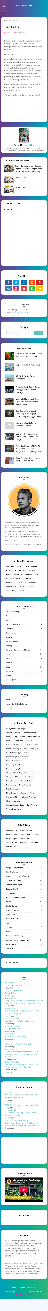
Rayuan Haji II (21, 177)
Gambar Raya (20, 570)
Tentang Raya (11, 591)
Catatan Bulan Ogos (24, 885)
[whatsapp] (32, 288)
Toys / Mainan (32, 805)
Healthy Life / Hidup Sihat (24, 897)
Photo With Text (26, 781)
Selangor (24, 675)
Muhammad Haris (13, 578)
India (24, 700)
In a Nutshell (10, 1034)
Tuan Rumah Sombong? (15, 1036)
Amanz (8, 1102)
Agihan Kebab (11, 993)
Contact (32, 1287)
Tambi (31, 587)
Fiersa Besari (25, 835)
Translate (24, 312)
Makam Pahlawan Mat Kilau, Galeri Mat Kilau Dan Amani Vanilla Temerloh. (27, 402)
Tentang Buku (11, 843)
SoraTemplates (22, 1292)
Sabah (24, 667)
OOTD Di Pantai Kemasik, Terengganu (26, 377)
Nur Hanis (9, 583)
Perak (24, 654)
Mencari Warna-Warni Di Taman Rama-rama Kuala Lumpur (29, 355)
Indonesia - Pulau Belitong (24, 704)
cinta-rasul (9, 983)
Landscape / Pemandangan (17, 757)
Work (22, 591)
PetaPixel (9, 1092)
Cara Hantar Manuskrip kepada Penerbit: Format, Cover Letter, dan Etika (22, 1065)
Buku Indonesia (26, 831)
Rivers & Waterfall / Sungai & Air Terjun (20, 793)
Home (6, 20)
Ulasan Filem (11, 847)
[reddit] (32, 282)
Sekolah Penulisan (12, 1062)
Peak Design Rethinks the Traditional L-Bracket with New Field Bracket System (21, 1124)
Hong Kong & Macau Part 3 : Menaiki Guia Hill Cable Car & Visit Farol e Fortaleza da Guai (24, 1001)
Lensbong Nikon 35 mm (15, 765)
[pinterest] (39, 282)
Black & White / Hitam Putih (30, 737)
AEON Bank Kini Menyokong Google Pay (21, 1105)
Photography (11, 785)
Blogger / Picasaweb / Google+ (24, 876)
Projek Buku (24, 839)
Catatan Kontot (24, 889)
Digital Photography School (16, 1120)
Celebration (24, 893)
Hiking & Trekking (24, 611)
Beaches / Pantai (29, 733)
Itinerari (24, 708)
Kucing (27, 753)
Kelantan (24, 629)
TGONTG (22, 587)
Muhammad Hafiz (32, 574)
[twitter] (16, 282)
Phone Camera (12, 781)
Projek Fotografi (25, 785)
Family (8, 570)
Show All (9, 1072)
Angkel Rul (9, 32)
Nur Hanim (27, 578)
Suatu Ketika (11, 587)
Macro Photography (13, 769)
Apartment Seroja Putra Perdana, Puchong (26, 424)
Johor (24, 616)
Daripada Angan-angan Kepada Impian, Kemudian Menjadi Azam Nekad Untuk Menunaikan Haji (28, 169)
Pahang (24, 646)
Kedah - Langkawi (24, 624)
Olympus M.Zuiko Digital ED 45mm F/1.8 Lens (22, 773)
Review (24, 931)
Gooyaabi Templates (24, 1294)
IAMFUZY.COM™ (11, 1049)
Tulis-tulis (24, 948)
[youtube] (24, 288)
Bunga (29, 741)
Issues (24, 902)
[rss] (39, 288)
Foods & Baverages (13, 749)
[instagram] (16, 288)
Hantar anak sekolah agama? (17, 985)
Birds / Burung (11, 737)
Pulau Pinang (24, 658)
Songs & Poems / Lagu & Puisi (24, 940)
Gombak (32, 570)
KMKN (8, 574)
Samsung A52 (11, 797)
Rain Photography (13, 789)
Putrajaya (24, 663)
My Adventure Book (13, 1018)
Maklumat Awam (24, 910)
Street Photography (13, 801)
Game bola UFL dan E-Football (18, 1044)
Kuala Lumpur (24, 633)
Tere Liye (23, 843)
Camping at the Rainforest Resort (19, 1021)
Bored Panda (10, 1110)
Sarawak (24, 671)
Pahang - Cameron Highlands (24, 650)
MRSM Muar (18, 574)
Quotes (24, 927)
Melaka (24, 637)
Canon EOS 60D (33, 745)
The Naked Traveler (13, 1026)
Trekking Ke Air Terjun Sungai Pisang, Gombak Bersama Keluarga (28, 390)
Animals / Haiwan (13, 733)
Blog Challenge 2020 (24, 872)
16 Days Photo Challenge (15, 729)
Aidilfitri (20, 566)
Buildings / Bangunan (14, 741)
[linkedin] (24, 282)
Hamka (36, 835)
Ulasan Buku (34, 843)
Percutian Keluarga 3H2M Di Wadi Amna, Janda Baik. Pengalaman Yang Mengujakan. (29, 449)
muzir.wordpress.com (14, 990)
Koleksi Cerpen (11, 839)
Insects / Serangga (13, 753)
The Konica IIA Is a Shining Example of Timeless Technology (21, 1096)
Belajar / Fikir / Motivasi (24, 868)
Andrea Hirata (11, 831)
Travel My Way (11, 998)
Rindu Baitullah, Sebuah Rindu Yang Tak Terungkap (28, 459)
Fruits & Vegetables (31, 749)
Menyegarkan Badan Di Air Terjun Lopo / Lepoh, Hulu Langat (27, 437)
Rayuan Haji (20, 187)
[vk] (8, 288)
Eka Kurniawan (11, 835)
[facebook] (8, 282)
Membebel (24, 914)
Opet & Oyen (21, 583)
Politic (24, 923)
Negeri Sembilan (24, 641)
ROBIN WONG (10, 1008)
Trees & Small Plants (13, 809)
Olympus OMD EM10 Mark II (16, 777)
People (31, 777)
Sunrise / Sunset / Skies (15, 805)
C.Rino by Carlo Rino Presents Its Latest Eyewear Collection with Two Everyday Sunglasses (21, 1054)
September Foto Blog (28, 797)
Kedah (24, 620)
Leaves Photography (14, 761)
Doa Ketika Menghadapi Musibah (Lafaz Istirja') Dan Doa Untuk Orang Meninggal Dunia (29, 414)
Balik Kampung (31, 566)
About (22, 1287)
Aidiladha (10, 566)
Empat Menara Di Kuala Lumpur (29, 365)
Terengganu (24, 680)
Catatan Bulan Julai (24, 880)
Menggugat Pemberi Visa (15, 1029)
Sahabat (32, 583)
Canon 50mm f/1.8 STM (15, 745)
